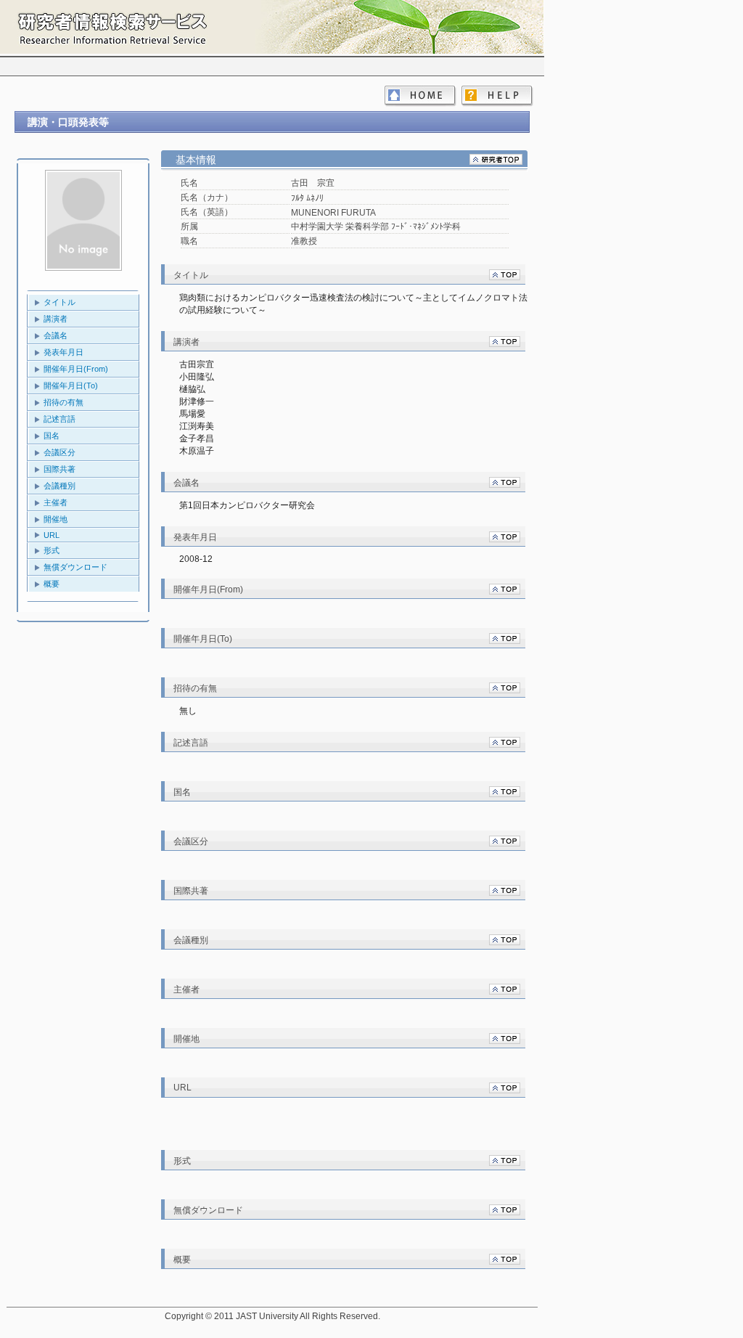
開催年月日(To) (71, 385)
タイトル (59, 302)
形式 (51, 550)
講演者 (55, 318)
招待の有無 (63, 402)
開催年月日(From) (76, 368)
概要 (51, 583)
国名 (51, 435)
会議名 (55, 335)
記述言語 (59, 419)
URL (51, 535)
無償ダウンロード (75, 567)
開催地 (55, 519)
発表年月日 (63, 352)
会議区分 (59, 452)
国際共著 (59, 469)
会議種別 (59, 485)
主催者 (55, 502)
